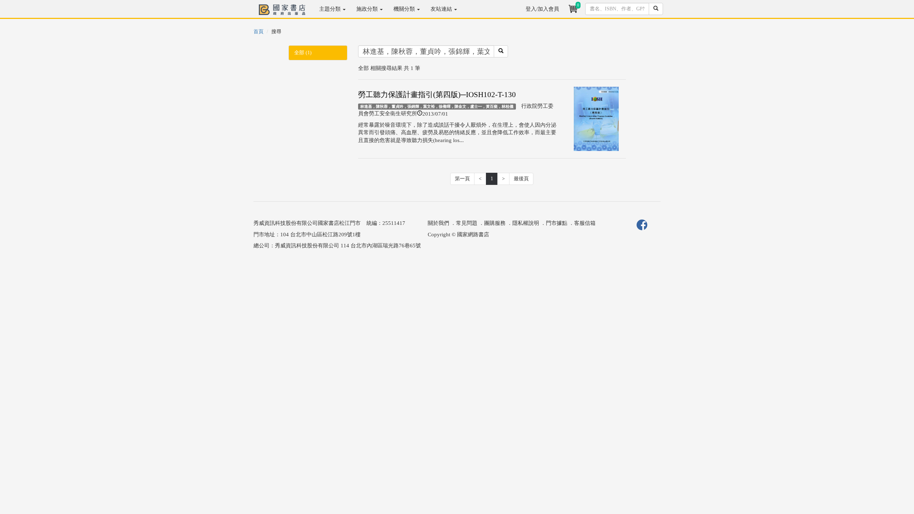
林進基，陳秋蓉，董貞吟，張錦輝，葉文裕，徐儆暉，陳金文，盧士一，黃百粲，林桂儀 (436, 106)
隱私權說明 (525, 223)
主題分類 (330, 9)
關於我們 (438, 223)
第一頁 (462, 178)
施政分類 (367, 9)
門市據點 (556, 223)
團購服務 (495, 223)
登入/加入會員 (542, 9)
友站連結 (442, 9)
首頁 (258, 31)
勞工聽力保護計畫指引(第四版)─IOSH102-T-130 (437, 94)
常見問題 (466, 223)
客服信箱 (585, 223)
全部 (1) (303, 52)
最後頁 (521, 178)
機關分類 (404, 9)
